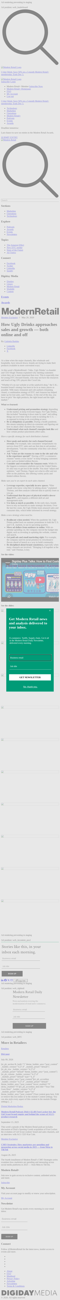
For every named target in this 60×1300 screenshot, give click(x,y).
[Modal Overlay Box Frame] (30, 650)
